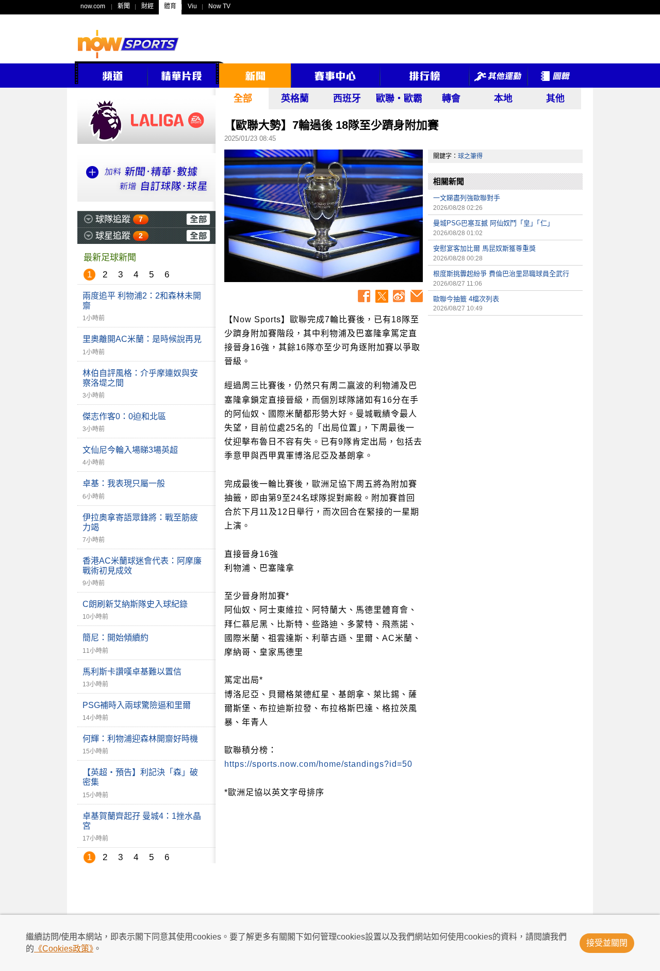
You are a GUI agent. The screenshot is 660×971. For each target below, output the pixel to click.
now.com (92, 6)
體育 (170, 6)
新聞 (124, 6)
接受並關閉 (607, 943)
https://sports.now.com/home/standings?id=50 (318, 764)
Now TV (219, 6)
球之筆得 (470, 156)
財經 (147, 6)
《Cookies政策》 (63, 948)
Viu (192, 6)
